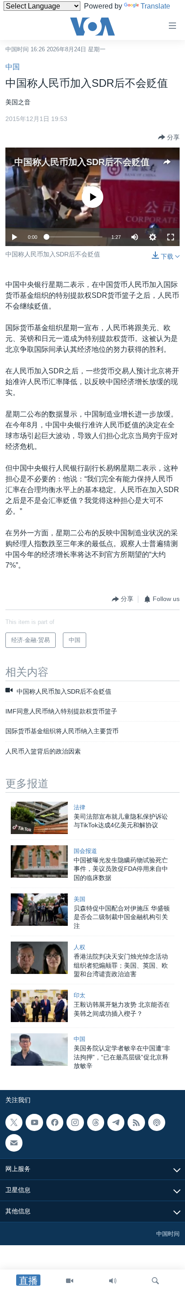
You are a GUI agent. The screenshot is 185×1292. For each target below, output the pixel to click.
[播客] (156, 1122)
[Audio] (112, 1281)
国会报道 (85, 851)
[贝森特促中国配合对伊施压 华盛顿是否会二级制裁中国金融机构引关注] (39, 909)
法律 (79, 807)
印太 (79, 995)
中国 (12, 67)
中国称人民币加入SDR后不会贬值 (82, 162)
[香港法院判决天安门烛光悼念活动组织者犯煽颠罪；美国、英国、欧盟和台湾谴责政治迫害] (39, 958)
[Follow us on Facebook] (54, 1122)
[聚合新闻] (136, 1122)
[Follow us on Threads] (95, 1122)
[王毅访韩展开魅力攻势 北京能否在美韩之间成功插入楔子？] (39, 1006)
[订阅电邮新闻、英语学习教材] (13, 1143)
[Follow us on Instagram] (75, 1122)
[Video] (69, 1281)
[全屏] (171, 237)
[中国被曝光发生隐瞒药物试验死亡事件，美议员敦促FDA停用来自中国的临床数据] (39, 861)
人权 (79, 947)
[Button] (169, 137)
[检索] (155, 1281)
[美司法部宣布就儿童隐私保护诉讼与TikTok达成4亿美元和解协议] (39, 818)
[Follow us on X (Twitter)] (13, 1122)
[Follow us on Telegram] (115, 1122)
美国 (79, 899)
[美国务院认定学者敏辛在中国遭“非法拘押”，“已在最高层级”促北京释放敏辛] (39, 1049)
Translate (155, 6)
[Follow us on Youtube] (34, 1122)
